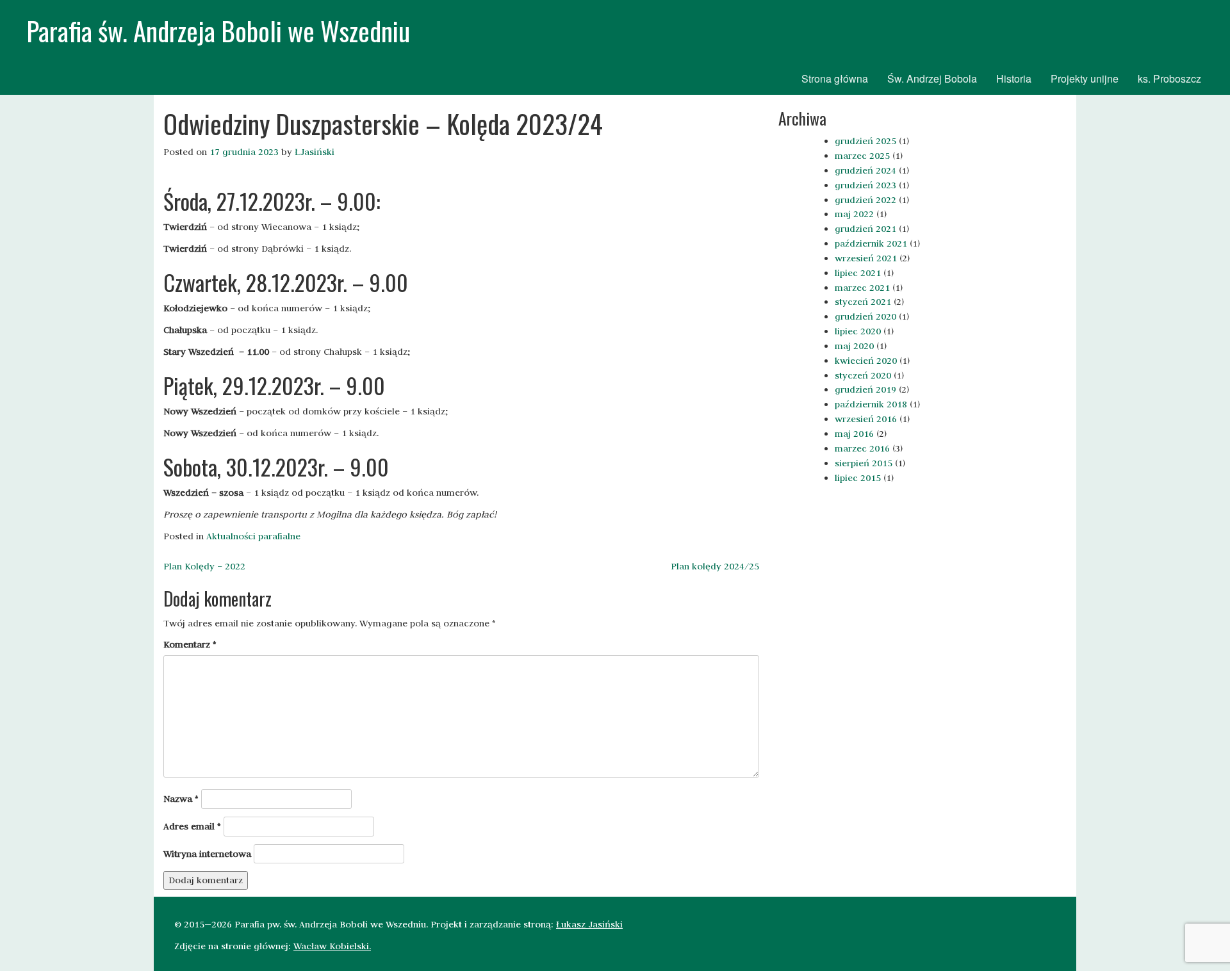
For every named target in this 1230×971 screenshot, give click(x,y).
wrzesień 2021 (866, 258)
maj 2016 (854, 433)
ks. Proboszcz (1169, 78)
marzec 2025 (862, 155)
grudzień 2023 (865, 185)
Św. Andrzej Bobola (932, 78)
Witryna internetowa (207, 854)
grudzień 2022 (865, 200)
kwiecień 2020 (866, 360)
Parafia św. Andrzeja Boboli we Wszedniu (218, 30)
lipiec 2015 (858, 478)
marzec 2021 (862, 287)
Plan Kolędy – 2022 (204, 566)
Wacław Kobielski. (332, 946)
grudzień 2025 (865, 141)
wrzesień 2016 (866, 419)
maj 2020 (854, 346)
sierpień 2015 (863, 463)
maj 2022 (854, 214)
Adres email (192, 826)
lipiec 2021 (858, 273)
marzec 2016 (862, 448)
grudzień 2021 (865, 228)
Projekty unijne (1085, 78)
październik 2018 (871, 404)
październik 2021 (871, 243)
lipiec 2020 (858, 331)
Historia (1013, 78)
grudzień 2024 (865, 170)
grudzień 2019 (865, 389)
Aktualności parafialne (253, 536)
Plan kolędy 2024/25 (715, 566)
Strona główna (834, 78)
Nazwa (181, 798)
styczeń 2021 (863, 301)
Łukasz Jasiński (589, 924)
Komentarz (190, 644)
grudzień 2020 (865, 316)
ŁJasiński (314, 152)
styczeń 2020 (863, 375)
